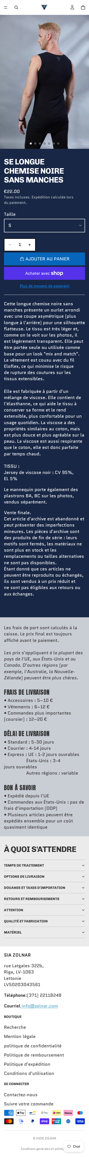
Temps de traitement (24, 865)
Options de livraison (24, 877)
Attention (13, 910)
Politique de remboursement (34, 1055)
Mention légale (20, 1036)
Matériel (13, 932)
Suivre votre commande (28, 1104)
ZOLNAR (50, 1138)
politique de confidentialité (33, 1045)
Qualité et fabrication (26, 921)
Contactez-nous (21, 1095)
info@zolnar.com (39, 1006)
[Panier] (83, 7)
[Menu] (5, 7)
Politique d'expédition (27, 1064)
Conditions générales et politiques (44, 1149)
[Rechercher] (16, 7)
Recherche (15, 1027)
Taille (10, 214)
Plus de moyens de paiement (44, 286)
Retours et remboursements (31, 899)
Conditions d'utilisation (29, 1073)
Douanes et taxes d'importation (34, 888)
